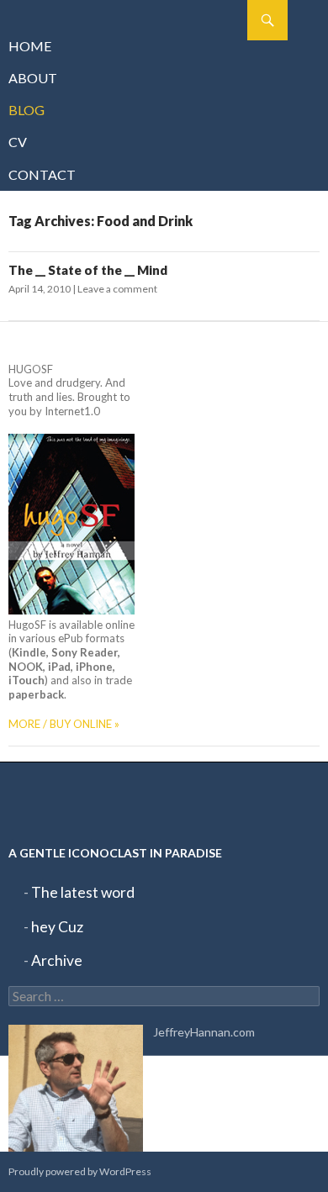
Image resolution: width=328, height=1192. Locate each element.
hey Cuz (57, 927)
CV (17, 142)
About (32, 78)
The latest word (83, 892)
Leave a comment (117, 288)
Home (30, 46)
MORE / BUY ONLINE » (63, 723)
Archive (56, 960)
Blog (26, 110)
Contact (42, 174)
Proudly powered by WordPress (79, 1171)
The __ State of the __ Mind (87, 269)
